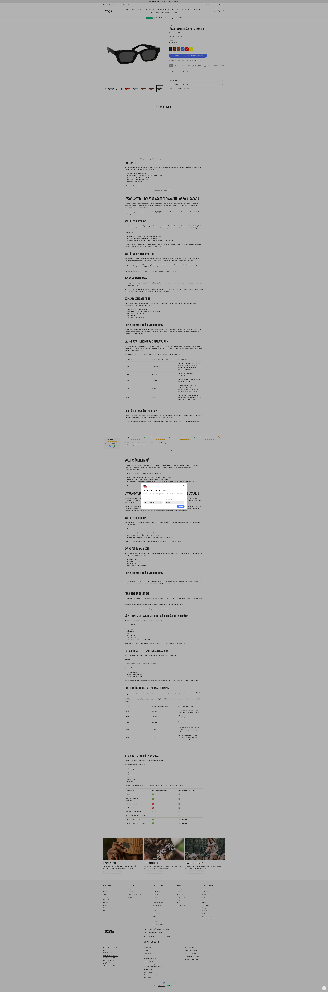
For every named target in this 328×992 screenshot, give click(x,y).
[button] (183, 486)
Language (168, 499)
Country (147, 499)
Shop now (181, 506)
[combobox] (150, 502)
